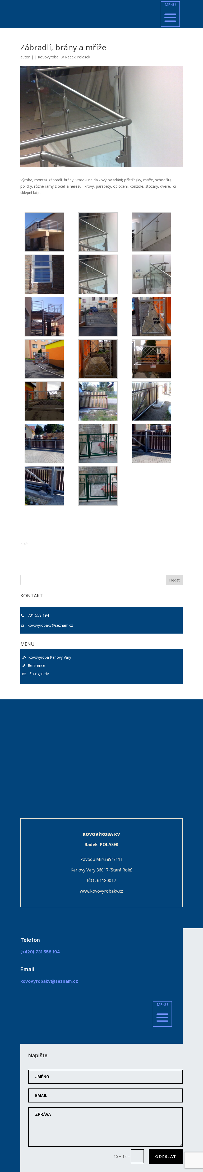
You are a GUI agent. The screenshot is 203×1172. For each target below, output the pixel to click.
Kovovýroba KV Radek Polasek (64, 56)
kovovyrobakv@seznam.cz (50, 625)
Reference (36, 665)
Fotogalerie (38, 673)
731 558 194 (38, 615)
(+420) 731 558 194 (40, 951)
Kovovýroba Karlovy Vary (49, 657)
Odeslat (166, 1156)
